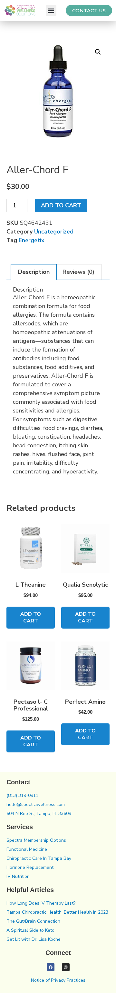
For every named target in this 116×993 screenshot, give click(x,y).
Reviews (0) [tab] (78, 272)
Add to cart (61, 205)
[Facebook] (50, 967)
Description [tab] (34, 272)
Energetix (31, 240)
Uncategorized (53, 231)
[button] (51, 10)
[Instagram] (66, 967)
